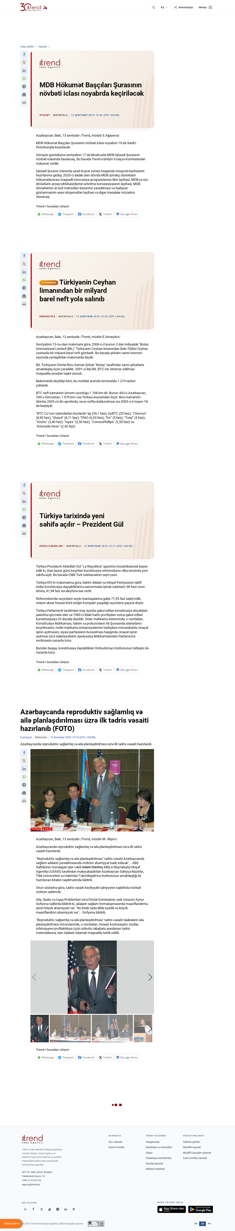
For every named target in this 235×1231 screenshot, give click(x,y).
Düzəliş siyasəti (154, 1163)
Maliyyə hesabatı (155, 1168)
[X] (41, 1209)
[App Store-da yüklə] (171, 1209)
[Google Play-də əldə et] (200, 1209)
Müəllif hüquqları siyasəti (197, 1152)
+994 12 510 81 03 (31, 1180)
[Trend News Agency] (32, 1139)
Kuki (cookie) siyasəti (195, 1158)
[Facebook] (33, 1209)
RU (209, 1223)
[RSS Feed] (73, 1209)
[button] (24, 54)
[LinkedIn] (65, 1209)
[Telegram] (57, 1209)
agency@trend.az (31, 1184)
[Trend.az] (34, 7)
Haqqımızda (153, 1141)
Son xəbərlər (115, 1141)
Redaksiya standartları (158, 1158)
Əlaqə (149, 1152)
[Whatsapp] (25, 1209)
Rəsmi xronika (116, 1147)
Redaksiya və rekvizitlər (159, 1147)
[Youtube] (49, 1209)
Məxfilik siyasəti (192, 1147)
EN (195, 1223)
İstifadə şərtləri (191, 1141)
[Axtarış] (153, 7)
